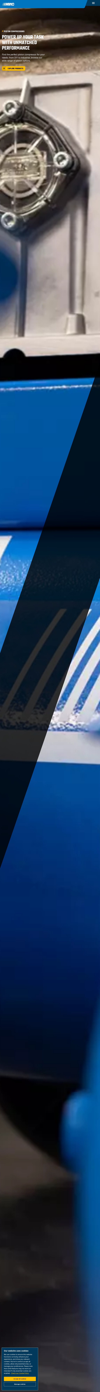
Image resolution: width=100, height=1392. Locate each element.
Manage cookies (19, 1384)
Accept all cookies (20, 1379)
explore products (15, 68)
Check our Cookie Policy (20, 1373)
